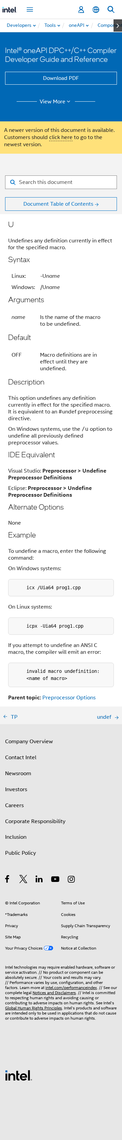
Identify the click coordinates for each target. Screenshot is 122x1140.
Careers (14, 805)
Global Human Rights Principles (33, 1007)
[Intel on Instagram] (71, 880)
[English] (96, 9)
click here (61, 137)
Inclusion (15, 837)
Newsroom (18, 773)
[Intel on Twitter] (23, 880)
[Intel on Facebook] (7, 880)
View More (52, 101)
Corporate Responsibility (35, 821)
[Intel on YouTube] (55, 880)
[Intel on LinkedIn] (39, 880)
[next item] (118, 25)
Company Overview (29, 741)
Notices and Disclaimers (54, 992)
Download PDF (61, 78)
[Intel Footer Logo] (18, 1075)
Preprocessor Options (69, 697)
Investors (16, 789)
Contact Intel (20, 757)
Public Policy (20, 853)
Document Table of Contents (58, 204)
